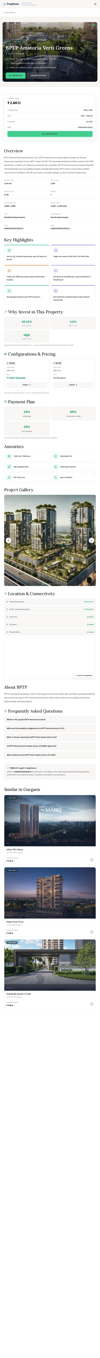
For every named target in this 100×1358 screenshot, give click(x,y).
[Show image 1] (89, 24)
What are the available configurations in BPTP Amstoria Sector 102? (36, 728)
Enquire (25, 385)
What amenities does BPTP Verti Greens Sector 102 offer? (31, 755)
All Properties (10, 12)
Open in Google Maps (85, 675)
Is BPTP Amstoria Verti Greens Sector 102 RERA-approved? (32, 746)
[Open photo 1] (50, 540)
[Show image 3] (94, 24)
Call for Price (17, 75)
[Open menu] (95, 4)
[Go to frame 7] (55, 583)
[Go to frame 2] (46, 583)
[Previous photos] (8, 540)
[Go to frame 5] (51, 583)
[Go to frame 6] (53, 583)
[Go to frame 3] (48, 583)
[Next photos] (91, 540)
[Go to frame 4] (50, 583)
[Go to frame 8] (57, 583)
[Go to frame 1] (43, 583)
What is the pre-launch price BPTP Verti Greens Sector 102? (32, 737)
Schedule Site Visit (38, 75)
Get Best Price (51, 134)
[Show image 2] (92, 24)
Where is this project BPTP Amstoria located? (26, 719)
